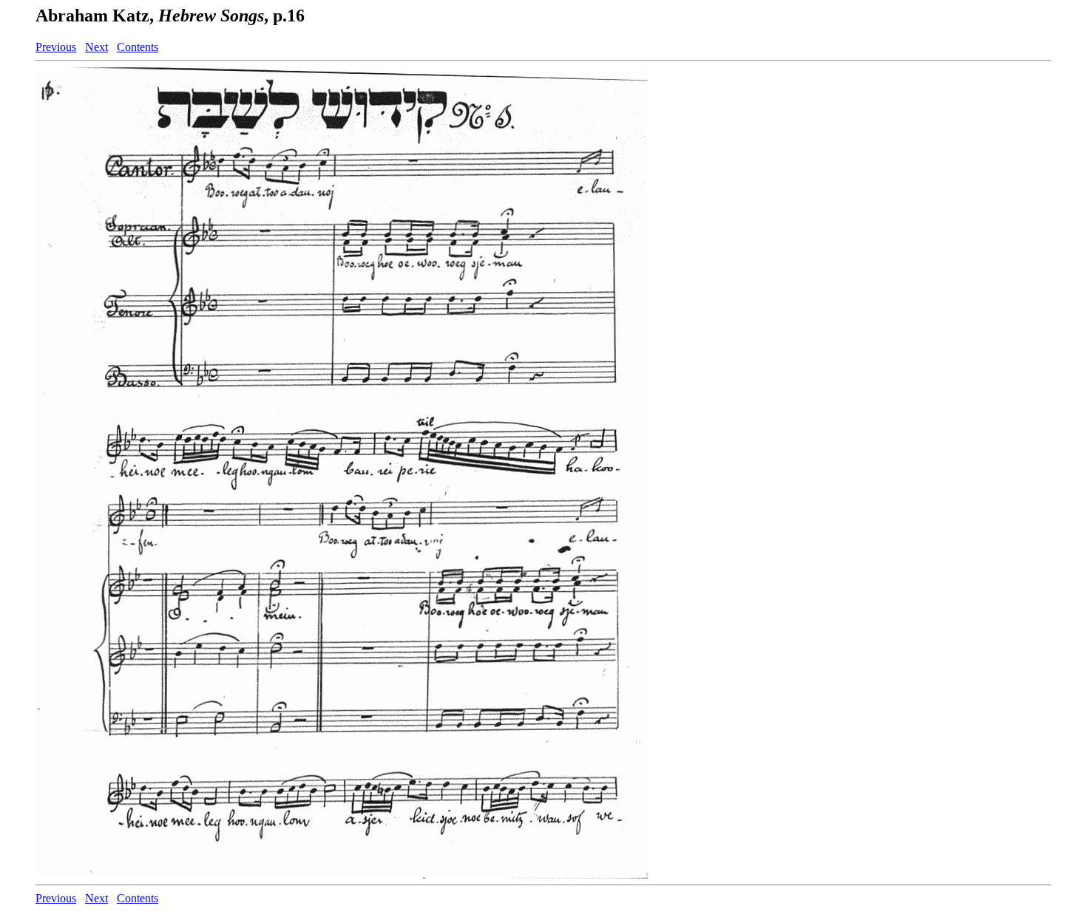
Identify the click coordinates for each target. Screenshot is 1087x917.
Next (96, 47)
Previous (55, 47)
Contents (137, 47)
